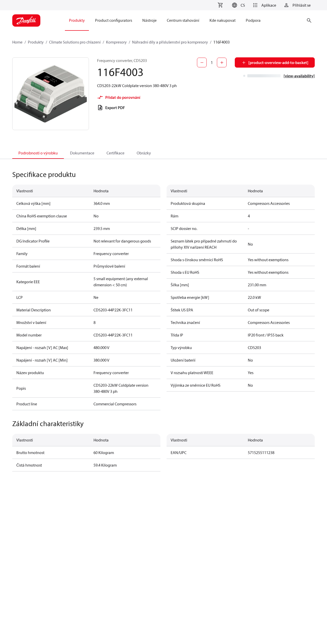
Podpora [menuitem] (253, 20)
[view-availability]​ (299, 75)
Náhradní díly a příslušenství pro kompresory (170, 42)
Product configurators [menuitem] (113, 20)
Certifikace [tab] (115, 152)
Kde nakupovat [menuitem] (222, 20)
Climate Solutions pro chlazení (75, 42)
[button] (237, 5)
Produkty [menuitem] (77, 20)
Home (17, 42)
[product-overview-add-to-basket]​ (278, 62)
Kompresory (116, 42)
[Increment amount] (222, 62)
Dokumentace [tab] (82, 152)
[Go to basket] (220, 5)
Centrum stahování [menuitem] (183, 20)
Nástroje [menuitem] (149, 20)
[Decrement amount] (202, 62)
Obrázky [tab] (144, 152)
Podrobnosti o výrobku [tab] (38, 152)
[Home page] (26, 20)
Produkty (36, 42)
